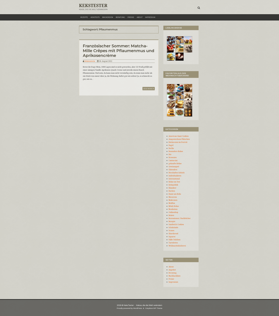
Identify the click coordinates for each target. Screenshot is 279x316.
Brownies (173, 157)
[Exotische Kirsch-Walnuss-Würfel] (188, 96)
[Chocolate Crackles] (188, 48)
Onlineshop (173, 212)
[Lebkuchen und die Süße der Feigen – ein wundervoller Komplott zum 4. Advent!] (188, 88)
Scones (171, 230)
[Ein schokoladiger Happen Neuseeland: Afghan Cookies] (171, 40)
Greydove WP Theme (153, 308)
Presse (131, 17)
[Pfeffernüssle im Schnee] (179, 112)
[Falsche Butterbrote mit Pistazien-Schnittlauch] (171, 104)
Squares (172, 236)
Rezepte (84, 17)
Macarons (173, 197)
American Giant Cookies (179, 136)
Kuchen (172, 191)
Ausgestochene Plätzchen (179, 139)
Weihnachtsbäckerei (177, 246)
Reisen (171, 215)
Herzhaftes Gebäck (177, 172)
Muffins (172, 203)
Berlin (171, 148)
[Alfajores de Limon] (179, 104)
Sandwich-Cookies (176, 224)
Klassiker (172, 188)
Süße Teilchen (174, 239)
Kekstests (95, 17)
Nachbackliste (174, 276)
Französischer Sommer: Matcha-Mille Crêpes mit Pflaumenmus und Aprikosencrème (118, 51)
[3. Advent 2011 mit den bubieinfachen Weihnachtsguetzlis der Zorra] (171, 96)
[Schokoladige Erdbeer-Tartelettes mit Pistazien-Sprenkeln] (171, 48)
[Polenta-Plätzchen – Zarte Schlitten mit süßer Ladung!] (171, 112)
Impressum (150, 17)
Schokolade (173, 227)
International (174, 179)
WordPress (137, 308)
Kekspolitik (173, 185)
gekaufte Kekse (175, 163)
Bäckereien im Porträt (178, 142)
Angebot (172, 270)
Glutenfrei (173, 169)
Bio (170, 154)
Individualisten (175, 175)
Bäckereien (107, 17)
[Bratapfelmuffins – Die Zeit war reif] (188, 112)
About (139, 17)
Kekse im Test (174, 182)
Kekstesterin (89, 61)
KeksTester (93, 5)
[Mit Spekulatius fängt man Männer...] (179, 40)
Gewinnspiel (174, 166)
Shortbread (173, 233)
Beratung (120, 17)
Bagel (171, 145)
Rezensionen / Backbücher (180, 218)
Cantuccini (173, 160)
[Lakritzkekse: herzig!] (179, 48)
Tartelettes (173, 242)
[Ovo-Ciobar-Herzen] (179, 56)
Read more (148, 89)
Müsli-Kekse (174, 206)
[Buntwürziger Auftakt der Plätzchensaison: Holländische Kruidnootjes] (179, 88)
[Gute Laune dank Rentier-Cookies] (171, 88)
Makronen (173, 200)
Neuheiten (173, 209)
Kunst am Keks (175, 194)
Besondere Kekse (176, 151)
